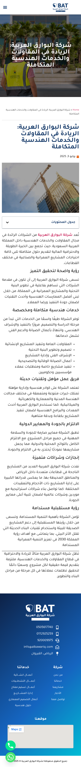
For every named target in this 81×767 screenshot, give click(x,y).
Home (76, 110)
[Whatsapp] (10, 757)
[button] (5, 7)
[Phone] (10, 746)
